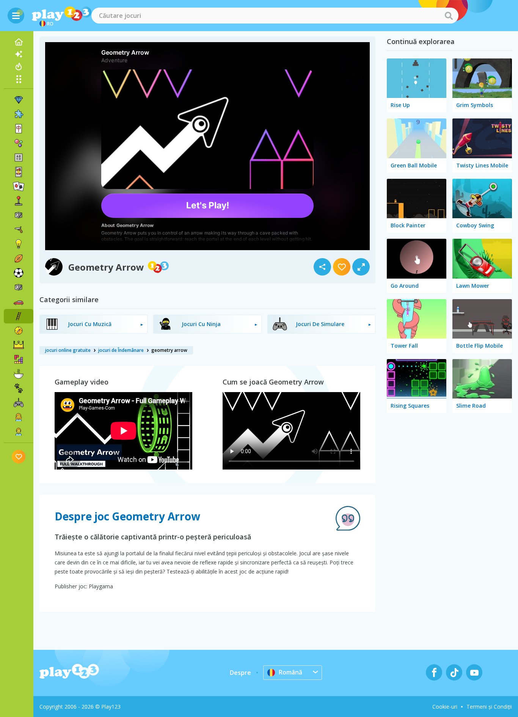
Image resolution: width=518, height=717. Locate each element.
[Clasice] (18, 287)
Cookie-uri (444, 706)
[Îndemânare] (18, 316)
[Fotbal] (18, 273)
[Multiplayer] (18, 403)
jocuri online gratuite (68, 350)
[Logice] (18, 244)
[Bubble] (18, 143)
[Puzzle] (18, 114)
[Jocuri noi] (18, 54)
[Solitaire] (18, 186)
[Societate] (18, 215)
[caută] (449, 16)
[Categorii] (18, 79)
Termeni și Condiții (489, 706)
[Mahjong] (18, 128)
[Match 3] (18, 100)
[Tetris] (18, 359)
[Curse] (18, 302)
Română (290, 672)
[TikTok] (454, 672)
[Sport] (18, 258)
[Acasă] (18, 42)
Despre (240, 672)
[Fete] (18, 417)
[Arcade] (18, 201)
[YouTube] (474, 672)
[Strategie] (18, 345)
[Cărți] (18, 172)
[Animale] (18, 388)
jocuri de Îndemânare (121, 350)
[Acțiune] (18, 229)
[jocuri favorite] (19, 456)
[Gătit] (18, 374)
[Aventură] (18, 330)
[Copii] (18, 431)
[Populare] (18, 66)
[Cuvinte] (18, 157)
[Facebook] (434, 672)
